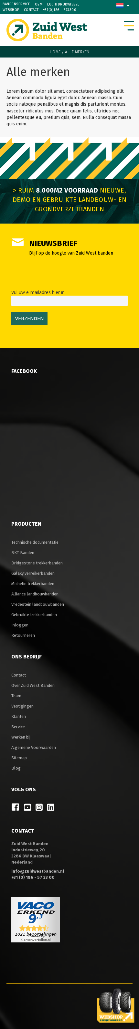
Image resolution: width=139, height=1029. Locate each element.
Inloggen (19, 625)
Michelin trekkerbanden (32, 583)
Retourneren (23, 635)
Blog (16, 768)
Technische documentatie (35, 542)
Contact (31, 10)
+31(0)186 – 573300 (59, 10)
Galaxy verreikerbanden (33, 573)
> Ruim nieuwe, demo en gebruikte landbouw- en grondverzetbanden (70, 199)
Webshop (11, 10)
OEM (39, 4)
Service (18, 726)
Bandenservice (16, 4)
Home (55, 52)
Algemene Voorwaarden (33, 747)
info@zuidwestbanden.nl (37, 871)
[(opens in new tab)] (115, 1005)
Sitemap (19, 757)
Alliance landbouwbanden (35, 594)
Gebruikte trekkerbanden (34, 614)
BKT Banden (22, 552)
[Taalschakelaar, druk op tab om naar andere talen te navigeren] (123, 6)
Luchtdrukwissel (63, 4)
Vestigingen (22, 706)
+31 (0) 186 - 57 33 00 (33, 877)
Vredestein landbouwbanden (37, 604)
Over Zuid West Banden (33, 685)
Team (16, 695)
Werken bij (20, 737)
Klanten (18, 716)
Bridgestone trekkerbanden (37, 563)
